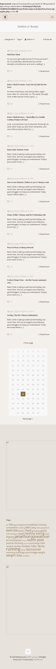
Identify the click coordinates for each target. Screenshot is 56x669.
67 (28, 394)
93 (23, 413)
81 (28, 403)
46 (28, 380)
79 (18, 403)
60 (28, 389)
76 (38, 399)
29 (13, 370)
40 (33, 375)
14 (43, 356)
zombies (26, 555)
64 (13, 394)
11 (28, 356)
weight (41, 552)
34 (38, 370)
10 (23, 356)
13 (38, 356)
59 (23, 389)
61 (33, 389)
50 (13, 384)
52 (23, 384)
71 (13, 399)
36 (13, 375)
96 (38, 413)
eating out (35, 527)
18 (28, 361)
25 (28, 365)
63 (43, 389)
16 (18, 361)
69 (38, 394)
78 (13, 403)
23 (18, 365)
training (20, 552)
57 (13, 389)
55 (38, 384)
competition (12, 527)
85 (13, 408)
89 (33, 408)
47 (33, 380)
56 (43, 384)
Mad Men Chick (13, 54)
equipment (44, 527)
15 (13, 361)
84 (43, 403)
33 (33, 370)
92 (18, 413)
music (24, 540)
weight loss (14, 555)
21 (43, 361)
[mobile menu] (52, 17)
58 (18, 389)
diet (27, 527)
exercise (12, 530)
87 (23, 408)
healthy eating (34, 533)
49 (43, 380)
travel (26, 552)
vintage (34, 552)
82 (33, 403)
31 (23, 370)
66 (23, 394)
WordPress (38, 659)
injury (10, 537)
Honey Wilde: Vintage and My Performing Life (26, 215)
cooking (21, 527)
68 (33, 394)
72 (18, 399)
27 (38, 365)
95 (33, 413)
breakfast (32, 524)
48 (38, 380)
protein (26, 543)
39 (28, 375)
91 (43, 408)
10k (10, 524)
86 (18, 408)
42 (43, 375)
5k (7, 525)
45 (23, 380)
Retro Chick (14, 50)
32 (28, 370)
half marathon (12, 534)
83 (38, 403)
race (42, 543)
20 (38, 361)
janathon (23, 536)
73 (23, 399)
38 (23, 375)
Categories (8, 39)
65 (18, 394)
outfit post (35, 539)
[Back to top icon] (28, 651)
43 (13, 380)
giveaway (36, 530)
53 (28, 384)
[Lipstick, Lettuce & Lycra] (5, 17)
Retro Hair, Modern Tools (18, 149)
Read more (44, 71)
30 (18, 370)
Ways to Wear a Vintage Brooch (20, 247)
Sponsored (33, 549)
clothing (42, 524)
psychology (34, 543)
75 (33, 399)
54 (33, 384)
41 (38, 375)
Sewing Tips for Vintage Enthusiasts (22, 315)
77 (43, 399)
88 (28, 408)
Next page (27, 419)
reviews (25, 546)
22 (13, 365)
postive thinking (14, 543)
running (13, 549)
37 (18, 375)
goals (43, 530)
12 (33, 356)
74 (28, 399)
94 (28, 413)
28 (43, 365)
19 (33, 361)
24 (23, 365)
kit (7, 540)
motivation (15, 540)
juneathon (40, 536)
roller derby (37, 546)
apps (15, 525)
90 (38, 408)
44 (18, 380)
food (28, 530)
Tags (19, 39)
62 (38, 389)
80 (23, 403)
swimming (10, 552)
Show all (48, 39)
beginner (22, 525)
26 (33, 365)
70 (43, 394)
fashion (21, 530)
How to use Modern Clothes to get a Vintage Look (28, 182)
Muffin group (32, 657)
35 (43, 370)
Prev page (29, 343)
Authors (30, 39)
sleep (23, 550)
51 (18, 384)
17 (23, 361)
